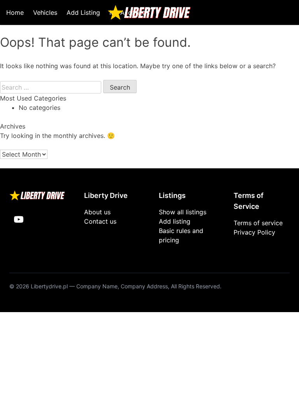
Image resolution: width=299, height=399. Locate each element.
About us (97, 212)
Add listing (174, 221)
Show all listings (182, 212)
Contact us (100, 221)
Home (15, 12)
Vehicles (45, 12)
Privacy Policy (254, 232)
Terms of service (258, 223)
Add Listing (83, 12)
